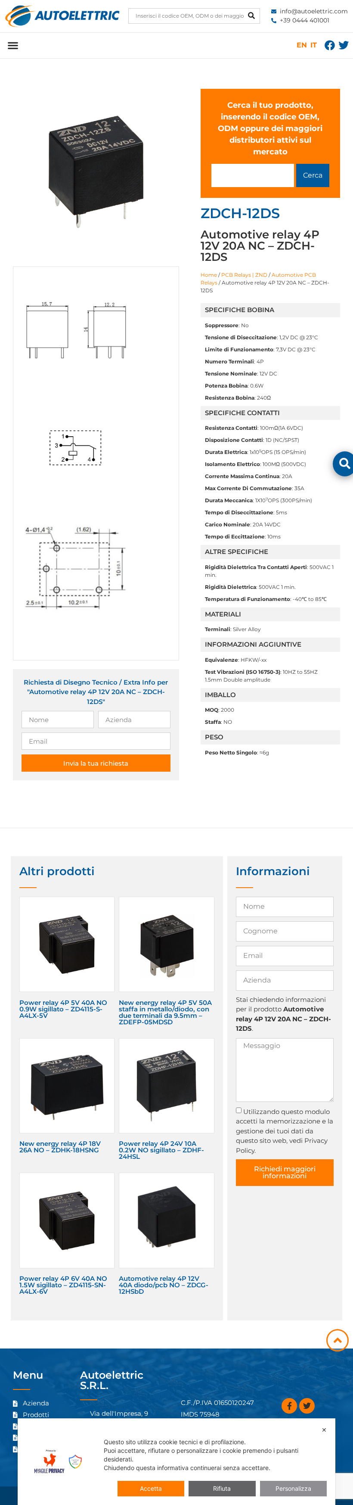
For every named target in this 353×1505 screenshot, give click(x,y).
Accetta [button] (151, 1488)
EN (302, 45)
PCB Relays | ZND (244, 275)
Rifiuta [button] (222, 1488)
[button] (12, 45)
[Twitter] (343, 45)
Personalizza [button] (293, 1488)
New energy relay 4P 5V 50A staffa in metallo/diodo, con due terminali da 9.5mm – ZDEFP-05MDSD (165, 1012)
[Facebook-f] (289, 1406)
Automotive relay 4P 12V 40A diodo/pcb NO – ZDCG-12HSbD (163, 1284)
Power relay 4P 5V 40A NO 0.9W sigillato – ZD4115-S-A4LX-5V (63, 1009)
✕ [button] (324, 1429)
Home (209, 275)
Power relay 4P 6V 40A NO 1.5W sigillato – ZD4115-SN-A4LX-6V (63, 1284)
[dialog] (176, 1461)
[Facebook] (330, 45)
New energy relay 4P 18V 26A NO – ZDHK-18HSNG (60, 1146)
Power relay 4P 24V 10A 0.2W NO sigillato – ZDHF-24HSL (161, 1150)
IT (313, 45)
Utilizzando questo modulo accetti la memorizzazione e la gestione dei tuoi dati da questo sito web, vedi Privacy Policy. (284, 1131)
